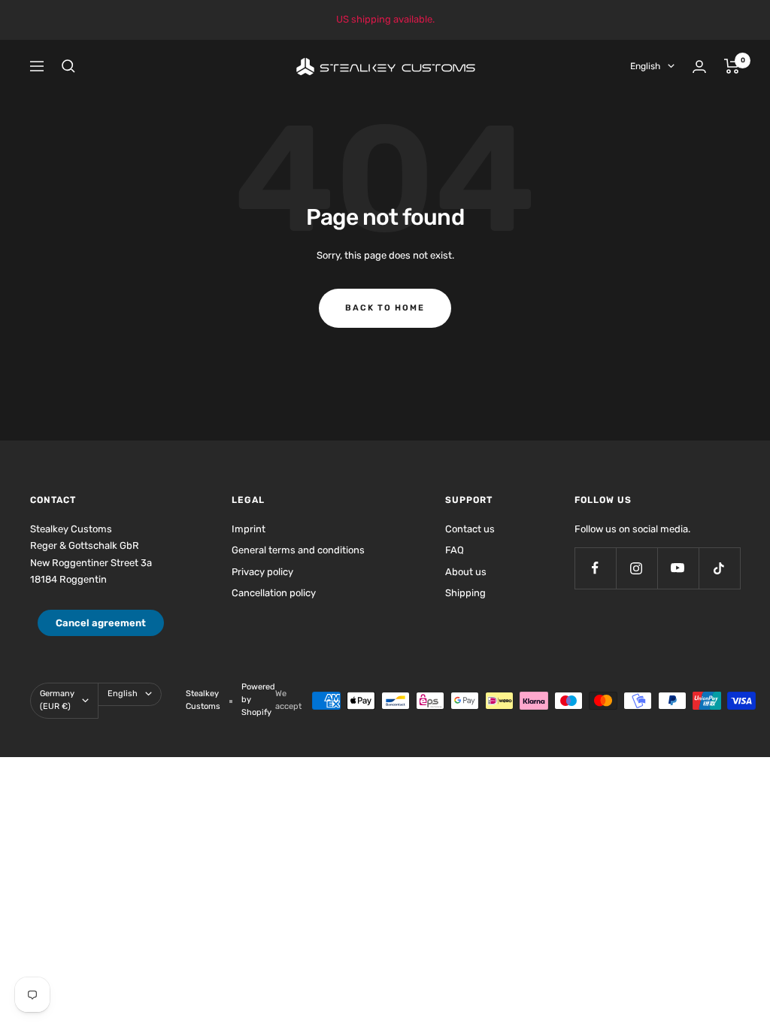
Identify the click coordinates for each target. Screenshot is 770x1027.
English (645, 66)
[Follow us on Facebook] (595, 568)
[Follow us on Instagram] (636, 568)
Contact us (470, 529)
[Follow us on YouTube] (678, 568)
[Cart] (732, 66)
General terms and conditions (298, 550)
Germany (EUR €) (57, 700)
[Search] (68, 66)
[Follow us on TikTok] (719, 568)
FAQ (454, 550)
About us (466, 571)
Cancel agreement (101, 623)
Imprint (248, 529)
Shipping (465, 592)
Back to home (385, 308)
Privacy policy (262, 571)
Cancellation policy (274, 592)
